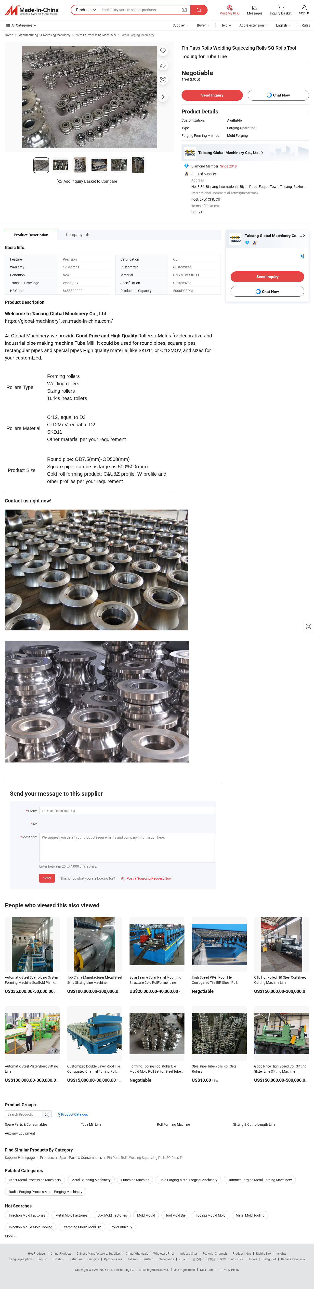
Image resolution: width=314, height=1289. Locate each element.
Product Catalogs (74, 1114)
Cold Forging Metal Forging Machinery (188, 1180)
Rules (306, 25)
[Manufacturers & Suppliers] (31, 10)
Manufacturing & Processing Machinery (44, 35)
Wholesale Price (163, 1253)
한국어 (196, 1259)
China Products (61, 1253)
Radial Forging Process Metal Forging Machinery (45, 1191)
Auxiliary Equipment (20, 1133)
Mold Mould (146, 1215)
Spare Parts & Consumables (26, 1124)
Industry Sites (188, 1253)
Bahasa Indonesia (293, 1259)
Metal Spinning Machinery (91, 1180)
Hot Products (37, 1253)
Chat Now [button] (281, 95)
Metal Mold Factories (71, 1215)
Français (93, 1259)
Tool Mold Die (175, 1215)
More (9, 1236)
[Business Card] (302, 255)
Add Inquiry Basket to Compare (90, 181)
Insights (281, 1253)
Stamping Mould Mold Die (82, 1227)
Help (224, 25)
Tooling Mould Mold (210, 1215)
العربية (183, 1259)
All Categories (22, 25)
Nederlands (166, 1259)
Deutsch (148, 1259)
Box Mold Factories (112, 1215)
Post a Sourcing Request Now (146, 878)
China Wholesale (137, 1253)
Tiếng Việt (269, 1259)
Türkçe (253, 1259)
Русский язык (113, 1259)
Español (57, 1259)
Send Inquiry (212, 95)
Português (75, 1259)
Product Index (242, 1253)
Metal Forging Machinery (137, 35)
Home (9, 35)
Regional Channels (215, 1253)
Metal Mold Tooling (250, 1215)
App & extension (251, 25)
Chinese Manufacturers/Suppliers (99, 1253)
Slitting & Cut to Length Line (254, 1124)
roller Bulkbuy (122, 1227)
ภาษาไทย (237, 1259)
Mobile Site (263, 1253)
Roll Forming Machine (173, 1124)
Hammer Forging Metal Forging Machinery (260, 1180)
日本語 (210, 1259)
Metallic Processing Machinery (96, 35)
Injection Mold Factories (27, 1215)
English (42, 1259)
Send (47, 878)
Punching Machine (135, 1180)
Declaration (207, 1270)
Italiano (133, 1259)
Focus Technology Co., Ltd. (125, 1270)
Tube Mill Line (91, 1124)
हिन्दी (223, 1259)
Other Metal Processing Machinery (35, 1180)
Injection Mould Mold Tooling (30, 1227)
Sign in (304, 13)
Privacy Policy (230, 1270)
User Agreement (184, 1270)
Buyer (201, 25)
